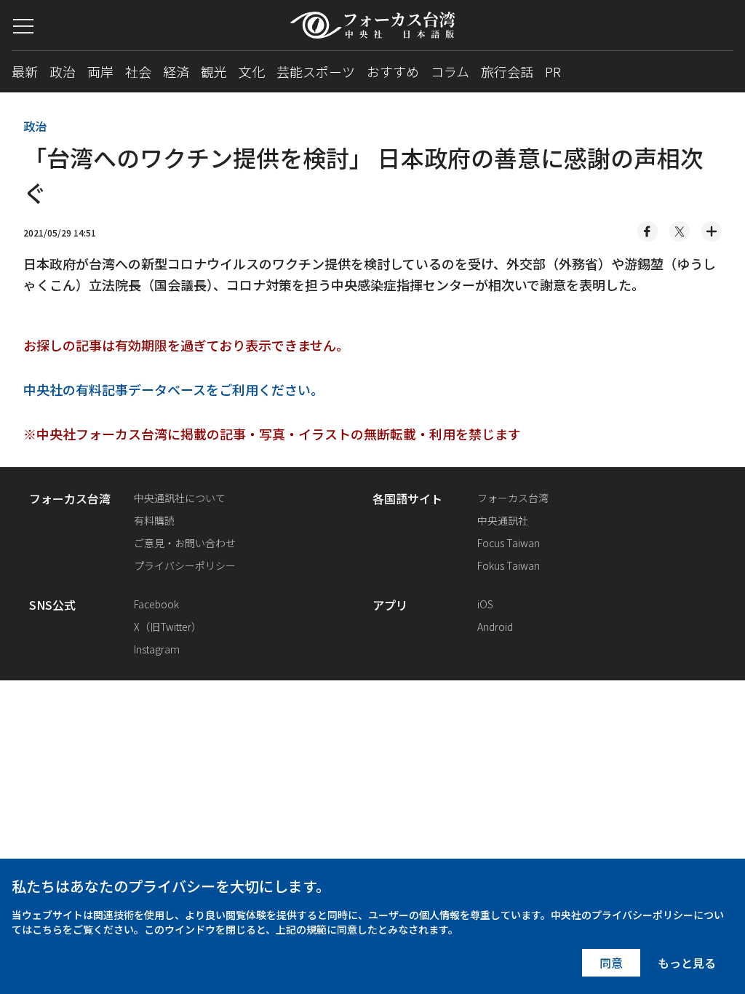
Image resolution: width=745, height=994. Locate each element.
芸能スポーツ (315, 71)
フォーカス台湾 (513, 497)
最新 (25, 71)
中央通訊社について (180, 497)
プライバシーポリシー (185, 565)
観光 (214, 71)
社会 (138, 71)
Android (495, 626)
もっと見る (687, 962)
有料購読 (154, 520)
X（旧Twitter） (168, 626)
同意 (611, 962)
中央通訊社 (502, 520)
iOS (485, 604)
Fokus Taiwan (508, 565)
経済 (176, 71)
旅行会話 (507, 71)
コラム (450, 71)
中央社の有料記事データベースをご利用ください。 (173, 389)
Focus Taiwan (508, 543)
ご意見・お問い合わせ (185, 543)
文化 (252, 71)
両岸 (100, 71)
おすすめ (393, 71)
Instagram (157, 649)
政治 (62, 71)
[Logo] (372, 25)
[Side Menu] (23, 26)
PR (553, 71)
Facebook (156, 604)
